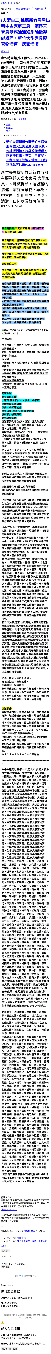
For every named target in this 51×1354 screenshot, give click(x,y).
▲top (3, 1246)
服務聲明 (28, 1318)
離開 (15, 1349)
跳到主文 (5, 51)
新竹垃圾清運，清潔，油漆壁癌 (32, 1241)
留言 (33, 1231)
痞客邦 (27, 1231)
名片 (8, 131)
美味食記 (21, 1238)
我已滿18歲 (6, 1349)
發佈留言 (5, 1267)
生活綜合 (22, 119)
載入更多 (5, 1251)
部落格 (9, 128)
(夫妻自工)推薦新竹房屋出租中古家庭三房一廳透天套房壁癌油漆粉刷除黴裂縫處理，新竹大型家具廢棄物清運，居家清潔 (25, 32)
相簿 (8, 124)
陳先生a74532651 (9, 1210)
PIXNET (12, 1315)
